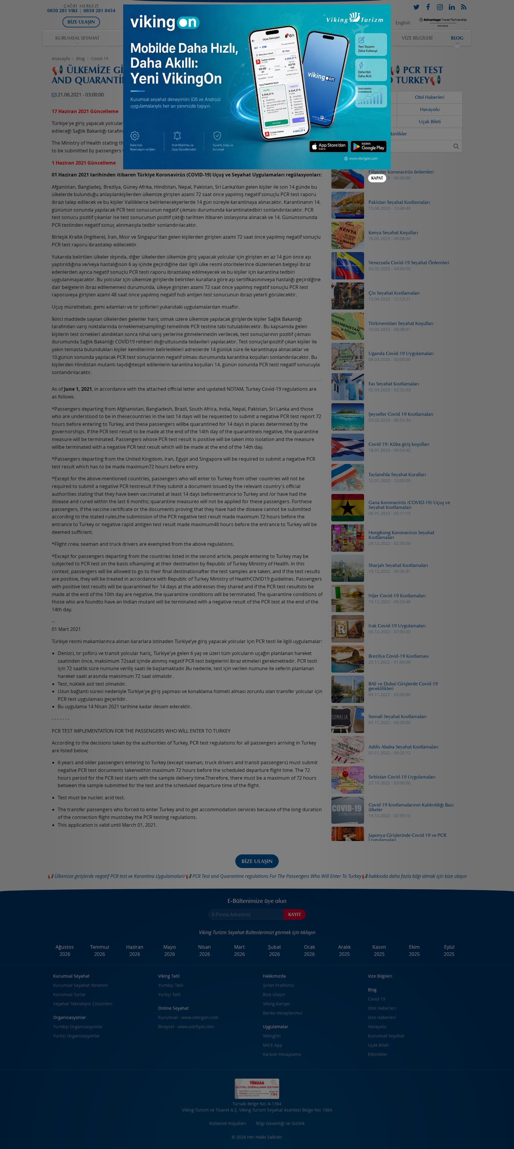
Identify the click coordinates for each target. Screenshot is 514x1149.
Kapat (377, 178)
